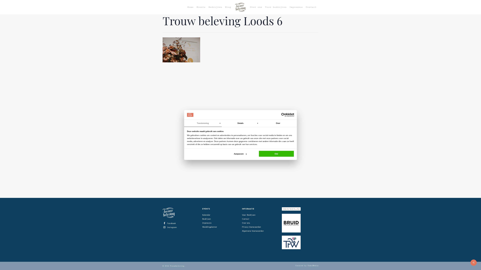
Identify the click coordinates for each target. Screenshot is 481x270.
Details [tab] (240, 123)
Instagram (171, 227)
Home (190, 7)
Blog (228, 7)
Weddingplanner (209, 227)
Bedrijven (215, 7)
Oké (276, 154)
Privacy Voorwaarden (251, 227)
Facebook (171, 223)
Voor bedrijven (275, 7)
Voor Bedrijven (248, 215)
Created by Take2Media (307, 266)
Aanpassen (239, 154)
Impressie (296, 7)
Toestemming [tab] (203, 123)
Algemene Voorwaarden (253, 231)
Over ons (256, 7)
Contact (311, 7)
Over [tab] (278, 123)
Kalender (206, 215)
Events (201, 7)
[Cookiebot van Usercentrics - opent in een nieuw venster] (283, 115)
